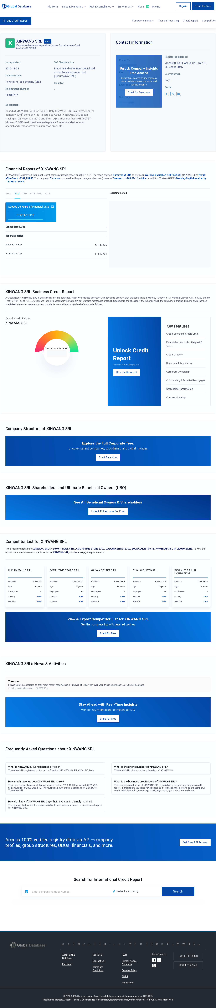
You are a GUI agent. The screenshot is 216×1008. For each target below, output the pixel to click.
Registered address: (176, 56)
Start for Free (203, 6)
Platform (52, 6)
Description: (12, 104)
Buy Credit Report (17, 20)
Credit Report (190, 20)
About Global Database (68, 956)
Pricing (156, 6)
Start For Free (108, 633)
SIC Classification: (64, 62)
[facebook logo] (167, 94)
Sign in (183, 6)
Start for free (25, 215)
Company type (13, 75)
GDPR (125, 976)
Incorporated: (13, 62)
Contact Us (98, 960)
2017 (39, 193)
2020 (17, 193)
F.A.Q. (124, 954)
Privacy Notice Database (129, 962)
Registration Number (17, 88)
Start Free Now (108, 457)
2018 (32, 193)
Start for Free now (139, 92)
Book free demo (188, 956)
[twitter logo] (172, 94)
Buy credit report (126, 372)
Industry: (59, 83)
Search (178, 891)
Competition (209, 20)
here (76, 552)
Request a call (188, 965)
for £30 (57, 353)
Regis (143, 6)
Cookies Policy (129, 970)
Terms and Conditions (98, 968)
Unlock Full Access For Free (108, 511)
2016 (47, 193)
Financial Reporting (168, 20)
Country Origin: (173, 73)
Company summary (143, 20)
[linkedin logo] (178, 94)
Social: (168, 87)
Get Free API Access (195, 842)
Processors (127, 982)
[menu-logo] (16, 6)
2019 (24, 193)
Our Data (97, 954)
